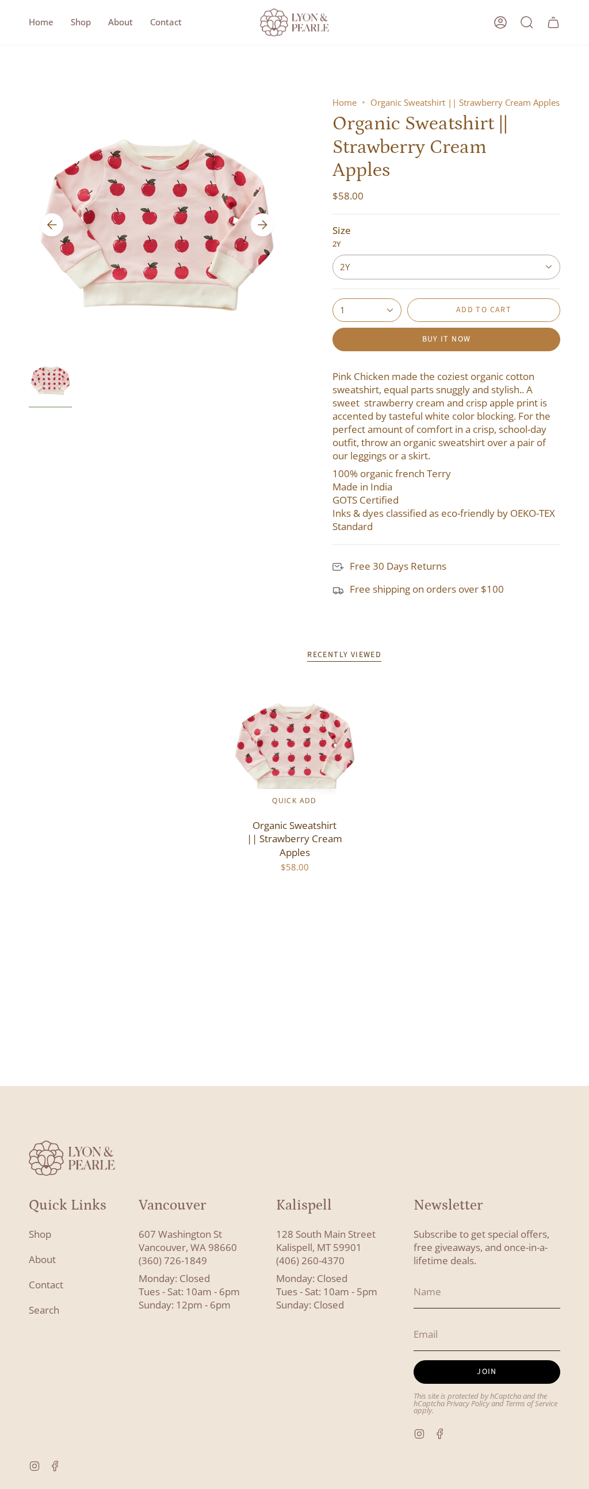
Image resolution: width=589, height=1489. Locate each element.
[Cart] (553, 22)
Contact (46, 1284)
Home (344, 102)
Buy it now (446, 339)
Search (44, 1310)
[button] (81, 22)
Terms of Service (531, 1404)
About (42, 1259)
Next (262, 224)
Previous (51, 224)
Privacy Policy (467, 1404)
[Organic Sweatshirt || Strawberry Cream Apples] (294, 747)
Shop (40, 1234)
